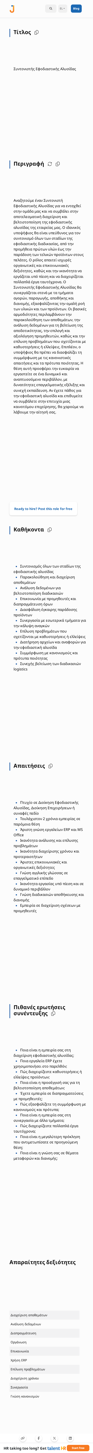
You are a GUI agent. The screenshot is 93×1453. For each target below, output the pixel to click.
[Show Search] (50, 9)
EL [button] (61, 8)
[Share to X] (54, 1438)
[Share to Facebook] (38, 1438)
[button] (35, 32)
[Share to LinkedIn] (70, 1438)
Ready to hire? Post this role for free (43, 509)
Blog (76, 8)
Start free (78, 1448)
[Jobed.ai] (12, 8)
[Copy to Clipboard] (22, 1438)
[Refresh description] (48, 163)
